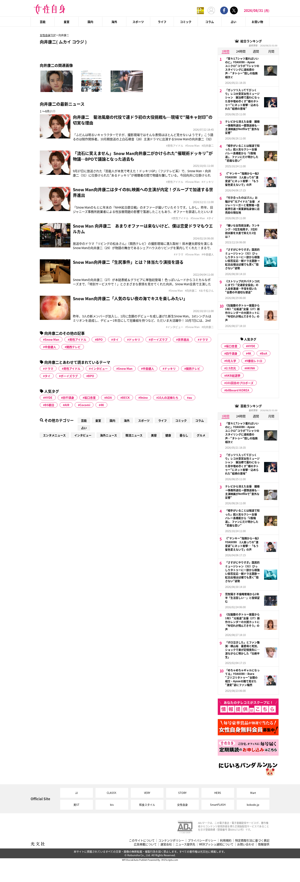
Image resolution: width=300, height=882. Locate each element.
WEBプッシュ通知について (216, 844)
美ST (76, 805)
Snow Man (52, 339)
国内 (90, 22)
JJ (76, 793)
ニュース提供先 (185, 844)
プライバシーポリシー (202, 840)
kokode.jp (253, 805)
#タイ (210, 218)
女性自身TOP (48, 35)
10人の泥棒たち (168, 397)
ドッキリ (134, 339)
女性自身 (182, 805)
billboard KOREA (237, 390)
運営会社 (166, 844)
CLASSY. (112, 793)
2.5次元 (231, 368)
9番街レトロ (254, 361)
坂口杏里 (90, 397)
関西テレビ (73, 347)
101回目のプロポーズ (239, 383)
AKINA (250, 368)
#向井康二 (208, 145)
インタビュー (99, 368)
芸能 (43, 22)
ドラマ (203, 339)
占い (233, 22)
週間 (256, 51)
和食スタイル (147, 805)
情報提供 (263, 844)
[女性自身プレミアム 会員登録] (200, 10)
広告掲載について (145, 844)
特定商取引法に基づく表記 (252, 840)
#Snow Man (192, 145)
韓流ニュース (134, 435)
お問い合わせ (245, 844)
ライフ (162, 22)
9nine (144, 397)
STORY (182, 793)
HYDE (48, 397)
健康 (168, 435)
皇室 (66, 22)
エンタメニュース (54, 435)
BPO (100, 339)
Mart (253, 793)
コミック (185, 22)
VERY (147, 793)
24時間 (241, 51)
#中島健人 (208, 254)
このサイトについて (142, 840)
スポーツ (138, 22)
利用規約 (225, 840)
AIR (66, 405)
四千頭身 (68, 397)
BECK (126, 397)
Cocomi (85, 405)
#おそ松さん (206, 290)
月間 (271, 51)
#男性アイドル (174, 145)
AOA (109, 397)
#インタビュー (174, 327)
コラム (209, 22)
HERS (217, 793)
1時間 (225, 51)
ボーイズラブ (159, 339)
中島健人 (50, 347)
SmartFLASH (218, 805)
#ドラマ (178, 254)
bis (112, 805)
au (190, 397)
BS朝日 (49, 405)
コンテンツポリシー (171, 840)
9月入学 (231, 361)
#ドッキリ (208, 182)
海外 (114, 22)
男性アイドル (77, 339)
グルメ (201, 435)
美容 (154, 435)
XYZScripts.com (169, 859)
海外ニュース (108, 435)
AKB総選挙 (233, 375)
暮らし (184, 435)
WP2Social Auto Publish (134, 859)
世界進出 (183, 339)
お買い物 (257, 22)
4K (102, 405)
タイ (116, 339)
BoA (264, 353)
